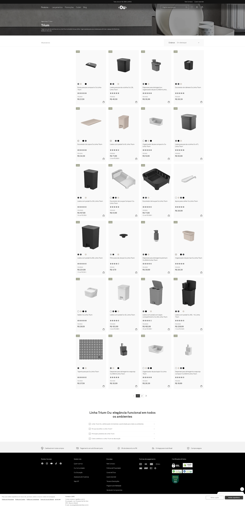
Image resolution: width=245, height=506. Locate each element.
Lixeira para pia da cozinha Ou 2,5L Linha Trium (121, 88)
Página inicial (44, 21)
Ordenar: (172, 43)
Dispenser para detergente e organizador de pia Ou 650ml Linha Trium (155, 88)
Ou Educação (78, 472)
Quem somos (78, 464)
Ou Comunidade (79, 468)
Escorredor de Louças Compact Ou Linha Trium (122, 202)
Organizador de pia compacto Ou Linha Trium (154, 145)
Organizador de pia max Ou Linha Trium (188, 258)
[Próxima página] (146, 396)
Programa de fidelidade (114, 486)
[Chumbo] (78, 84)
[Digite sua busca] (186, 7)
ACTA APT (58, 499)
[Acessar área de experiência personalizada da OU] (192, 7)
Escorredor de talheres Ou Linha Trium (188, 87)
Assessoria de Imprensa (81, 477)
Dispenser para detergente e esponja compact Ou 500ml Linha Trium (187, 373)
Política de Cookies (20, 499)
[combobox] (175, 7)
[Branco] (83, 84)
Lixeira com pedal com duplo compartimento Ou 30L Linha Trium (155, 316)
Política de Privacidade (114, 468)
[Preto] (86, 84)
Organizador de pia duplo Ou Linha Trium (154, 373)
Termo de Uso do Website (47, 499)
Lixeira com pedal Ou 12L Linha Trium (122, 315)
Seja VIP (76, 481)
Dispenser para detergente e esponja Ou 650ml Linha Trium (122, 373)
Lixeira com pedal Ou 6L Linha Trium (122, 144)
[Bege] (81, 84)
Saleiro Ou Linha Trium (84, 315)
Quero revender (199, 2)
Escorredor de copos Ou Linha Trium (89, 144)
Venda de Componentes (114, 490)
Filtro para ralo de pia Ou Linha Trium (122, 258)
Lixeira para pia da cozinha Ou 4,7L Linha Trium (187, 145)
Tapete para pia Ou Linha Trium (88, 372)
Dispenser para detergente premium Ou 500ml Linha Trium (155, 259)
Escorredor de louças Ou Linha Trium (155, 201)
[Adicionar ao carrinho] (104, 102)
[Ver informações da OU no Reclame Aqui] (182, 473)
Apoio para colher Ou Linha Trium (186, 201)
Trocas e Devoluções (113, 481)
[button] (45, 7)
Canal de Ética (111, 472)
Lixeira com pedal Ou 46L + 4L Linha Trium (187, 316)
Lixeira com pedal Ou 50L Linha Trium (90, 258)
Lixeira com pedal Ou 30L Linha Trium (90, 201)
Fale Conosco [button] (189, 2)
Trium (50, 21)
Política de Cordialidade (33, 499)
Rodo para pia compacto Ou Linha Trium (89, 88)
